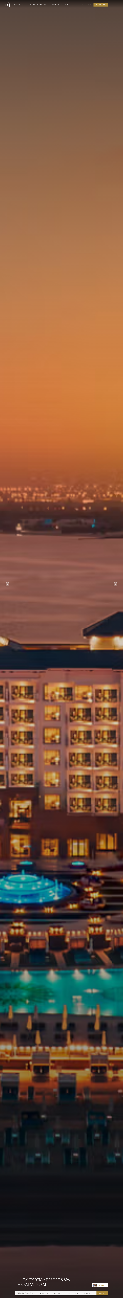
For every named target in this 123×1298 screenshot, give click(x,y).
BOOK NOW (102, 1293)
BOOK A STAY (100, 4)
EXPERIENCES (37, 4)
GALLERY (101, 1285)
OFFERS (46, 4)
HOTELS (28, 4)
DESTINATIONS (19, 4)
